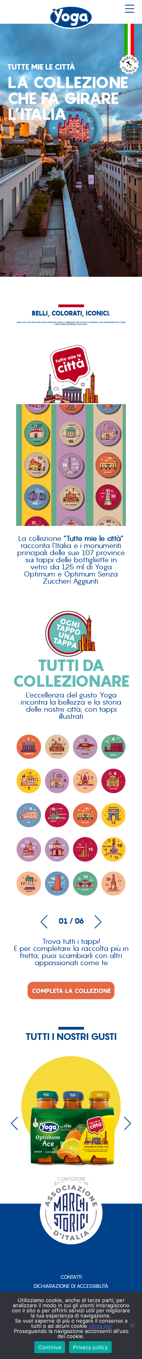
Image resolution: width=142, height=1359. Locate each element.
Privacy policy (90, 1347)
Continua (49, 1347)
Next (98, 921)
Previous (44, 921)
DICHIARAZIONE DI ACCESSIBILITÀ (71, 1286)
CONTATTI (71, 1277)
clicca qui (100, 1326)
